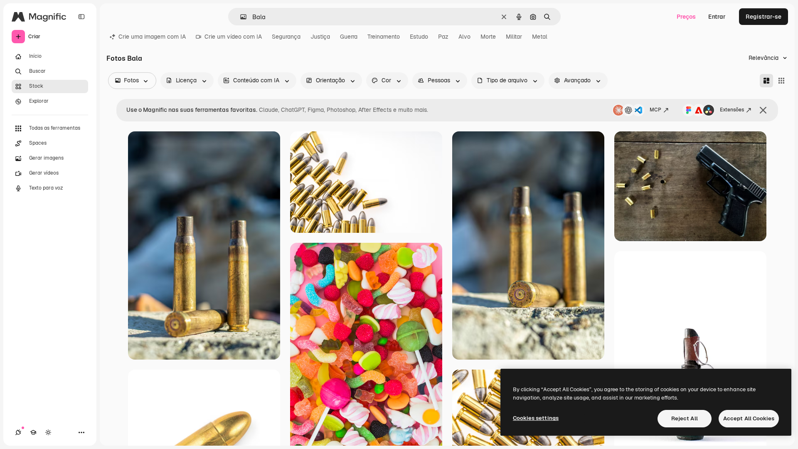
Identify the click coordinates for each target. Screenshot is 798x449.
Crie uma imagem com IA (152, 36)
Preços (686, 16)
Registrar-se (763, 16)
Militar (514, 36)
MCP (655, 109)
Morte (488, 36)
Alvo (464, 36)
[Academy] (33, 432)
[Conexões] (18, 432)
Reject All (684, 418)
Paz (443, 36)
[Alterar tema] (48, 432)
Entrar (717, 16)
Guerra (348, 36)
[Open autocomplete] (240, 17)
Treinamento (383, 36)
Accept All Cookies (748, 418)
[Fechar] (763, 110)
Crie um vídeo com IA (233, 36)
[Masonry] (766, 80)
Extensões (732, 109)
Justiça (320, 36)
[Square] (781, 80)
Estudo (419, 36)
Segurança (286, 36)
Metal (539, 36)
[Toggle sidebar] (81, 16)
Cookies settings (536, 418)
